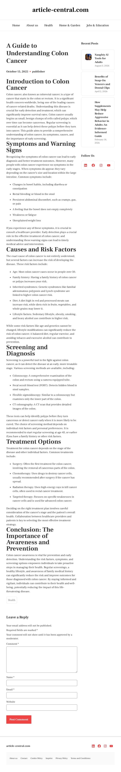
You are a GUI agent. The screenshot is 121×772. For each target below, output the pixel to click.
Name (10, 677)
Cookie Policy (37, 758)
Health (48, 25)
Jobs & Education (97, 25)
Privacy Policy (62, 758)
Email (10, 689)
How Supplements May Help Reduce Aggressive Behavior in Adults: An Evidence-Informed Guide (103, 119)
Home (16, 25)
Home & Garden (69, 25)
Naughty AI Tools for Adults (101, 58)
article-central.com (18, 746)
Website (10, 701)
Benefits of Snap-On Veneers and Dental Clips (102, 82)
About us (32, 25)
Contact (24, 758)
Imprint (49, 758)
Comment (12, 643)
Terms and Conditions (80, 758)
